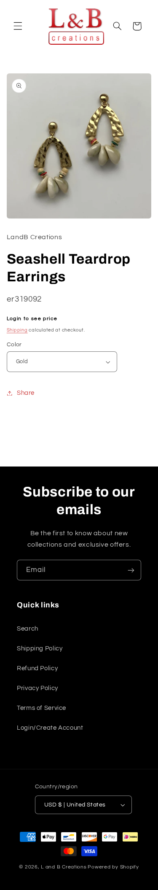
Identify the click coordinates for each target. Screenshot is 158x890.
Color (14, 345)
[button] (17, 26)
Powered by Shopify (113, 867)
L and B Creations (64, 867)
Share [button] (26, 393)
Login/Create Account (50, 728)
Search (27, 629)
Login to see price (32, 318)
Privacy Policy (37, 688)
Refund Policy (37, 668)
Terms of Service (41, 708)
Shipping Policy (39, 648)
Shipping (17, 330)
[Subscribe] (131, 570)
